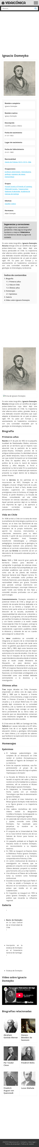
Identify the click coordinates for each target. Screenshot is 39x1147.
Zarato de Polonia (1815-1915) (16, 162)
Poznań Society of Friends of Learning (18, 186)
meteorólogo (9, 177)
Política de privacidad (12, 1144)
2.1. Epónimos (11, 294)
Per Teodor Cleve (9, 1063)
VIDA (15, 3)
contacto (7, 237)
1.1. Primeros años (13, 281)
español (7, 204)
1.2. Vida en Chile (13, 285)
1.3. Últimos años (13, 288)
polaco (13, 204)
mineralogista (26, 172)
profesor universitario (12, 172)
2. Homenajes (9, 291)
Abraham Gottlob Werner (11, 1036)
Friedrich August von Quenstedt (9, 1090)
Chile (29, 162)
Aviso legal (31, 1142)
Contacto (24, 1142)
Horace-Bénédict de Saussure (26, 1037)
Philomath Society (11, 189)
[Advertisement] (19, 32)
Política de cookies (27, 1144)
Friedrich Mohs (28, 1062)
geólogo (8, 174)
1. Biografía (8, 278)
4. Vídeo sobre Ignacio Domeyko (17, 300)
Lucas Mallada (27, 1088)
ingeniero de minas (18, 174)
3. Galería (8, 297)
